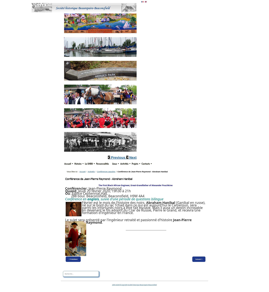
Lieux (114, 163)
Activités (124, 163)
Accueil (67, 163)
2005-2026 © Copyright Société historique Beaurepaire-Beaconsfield (134, 285)
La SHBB (89, 163)
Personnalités (102, 163)
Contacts (146, 163)
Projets (135, 163)
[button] (117, 157)
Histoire (78, 163)
